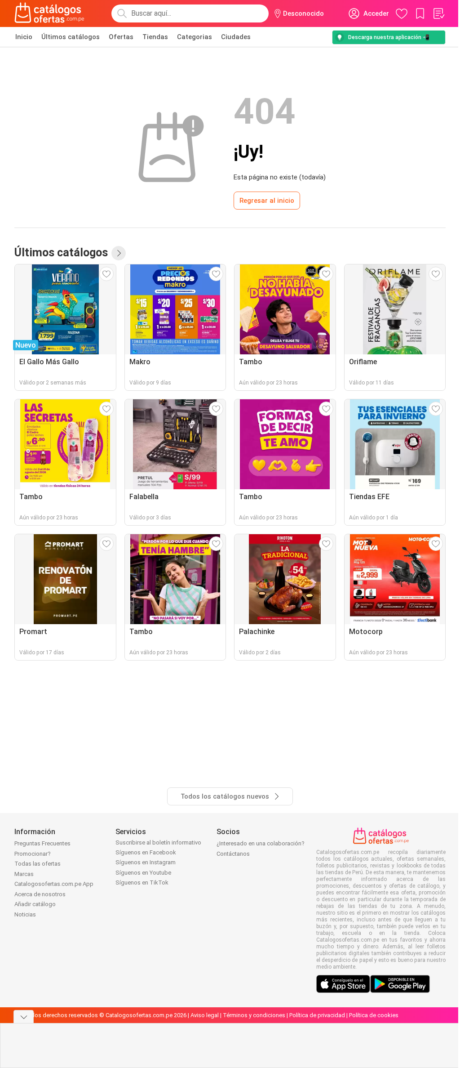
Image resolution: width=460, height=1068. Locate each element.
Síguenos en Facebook (145, 852)
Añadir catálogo (35, 904)
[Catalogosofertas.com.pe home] (49, 13)
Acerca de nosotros (40, 894)
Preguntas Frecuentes (42, 843)
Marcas (24, 874)
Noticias (25, 914)
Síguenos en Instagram (145, 862)
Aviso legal (204, 1015)
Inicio (23, 37)
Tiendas (155, 37)
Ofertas (121, 37)
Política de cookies (373, 1015)
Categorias (194, 37)
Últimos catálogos (70, 37)
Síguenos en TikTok (141, 882)
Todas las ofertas (37, 863)
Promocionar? (32, 853)
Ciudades (236, 37)
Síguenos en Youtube (143, 872)
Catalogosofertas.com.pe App (53, 883)
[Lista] (438, 13)
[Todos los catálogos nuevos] (118, 253)
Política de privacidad (317, 1015)
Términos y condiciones (254, 1015)
